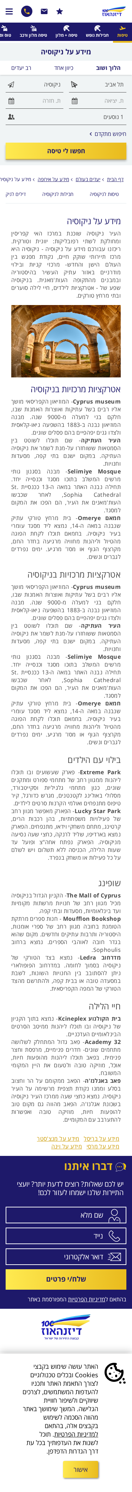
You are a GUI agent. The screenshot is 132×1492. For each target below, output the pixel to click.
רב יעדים (21, 68)
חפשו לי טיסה (66, 151)
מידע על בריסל (101, 1138)
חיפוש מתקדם (108, 134)
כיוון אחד (63, 68)
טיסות (122, 35)
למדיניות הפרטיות (76, 1434)
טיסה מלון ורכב (33, 35)
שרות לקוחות (44, 11)
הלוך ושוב (108, 68)
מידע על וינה (66, 1146)
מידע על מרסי (103, 1146)
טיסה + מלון (66, 35)
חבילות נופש (97, 35)
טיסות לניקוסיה (104, 194)
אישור (81, 1469)
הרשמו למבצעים (59, 11)
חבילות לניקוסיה (58, 194)
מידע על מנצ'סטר (58, 1138)
